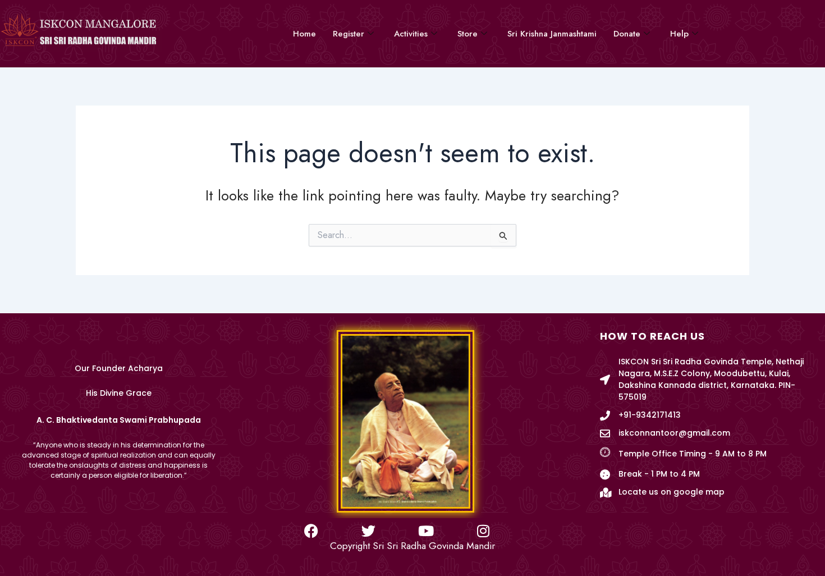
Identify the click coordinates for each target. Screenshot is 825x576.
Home (304, 34)
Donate (626, 34)
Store (467, 34)
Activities (411, 34)
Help (679, 34)
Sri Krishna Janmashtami (552, 34)
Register (348, 34)
